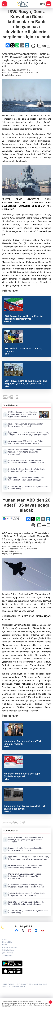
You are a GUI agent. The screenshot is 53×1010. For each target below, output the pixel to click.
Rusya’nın (16, 57)
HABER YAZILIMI (8, 984)
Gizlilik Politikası (8, 950)
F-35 (48, 607)
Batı (11, 397)
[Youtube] (42, 930)
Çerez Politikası (7, 953)
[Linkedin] (36, 930)
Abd (15, 822)
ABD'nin (7, 533)
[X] (23, 930)
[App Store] (26, 971)
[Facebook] (16, 930)
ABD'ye (28, 542)
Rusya (36, 218)
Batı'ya (27, 57)
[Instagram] (29, 930)
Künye (4, 939)
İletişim (4, 945)
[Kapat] (50, 1002)
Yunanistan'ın (37, 665)
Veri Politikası (7, 955)
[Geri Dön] (4, 3)
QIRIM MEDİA (7, 942)
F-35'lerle (41, 694)
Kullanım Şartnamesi (9, 947)
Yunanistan (42, 533)
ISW (4, 214)
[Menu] (48, 3)
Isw (17, 397)
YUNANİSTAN (9, 616)
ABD (43, 604)
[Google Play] (26, 963)
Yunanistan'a (41, 594)
